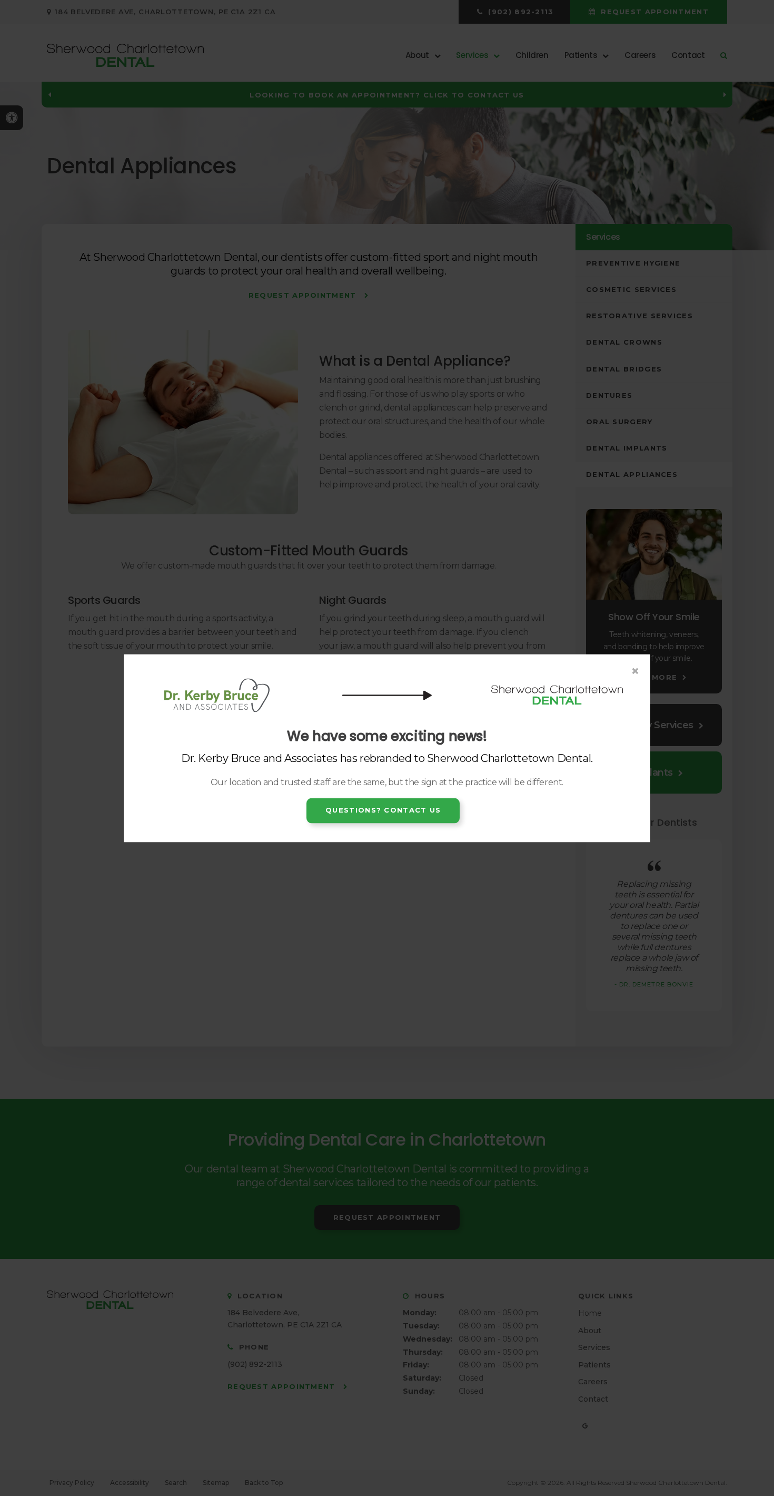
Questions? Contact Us (383, 810)
